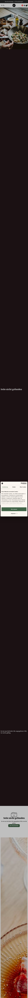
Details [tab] (14, 487)
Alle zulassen (14, 509)
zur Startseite (14, 825)
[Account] (24, 5)
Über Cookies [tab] (23, 487)
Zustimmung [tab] (5, 487)
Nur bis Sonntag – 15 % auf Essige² (14, 1)
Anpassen (13, 513)
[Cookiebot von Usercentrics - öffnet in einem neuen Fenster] (21, 483)
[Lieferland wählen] (22, 5)
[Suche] (3, 5)
